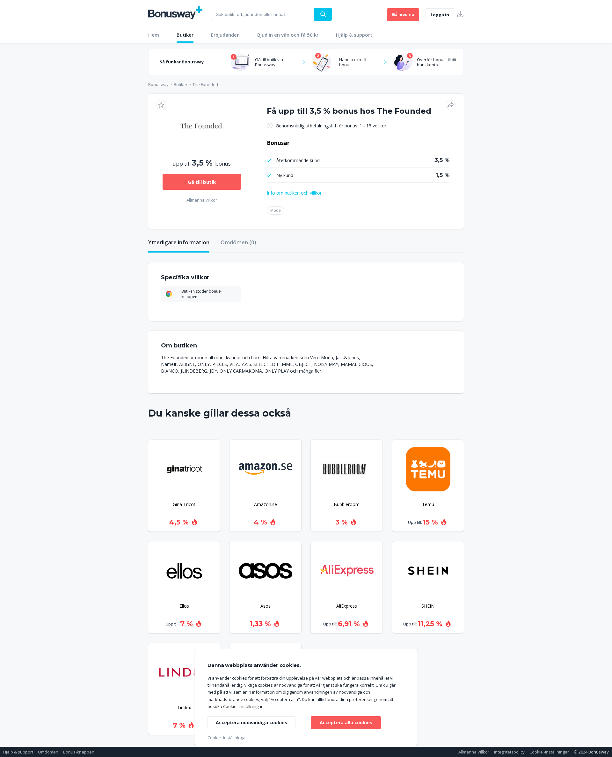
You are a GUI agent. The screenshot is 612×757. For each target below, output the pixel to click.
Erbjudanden (225, 35)
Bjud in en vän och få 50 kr (287, 35)
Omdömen (48, 752)
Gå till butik (202, 182)
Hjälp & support (354, 35)
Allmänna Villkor (473, 752)
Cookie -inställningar (549, 752)
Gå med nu (403, 14)
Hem (153, 35)
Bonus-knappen (78, 752)
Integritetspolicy (509, 752)
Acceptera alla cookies (346, 722)
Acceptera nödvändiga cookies (251, 722)
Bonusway (158, 84)
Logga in (440, 15)
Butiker (185, 35)
